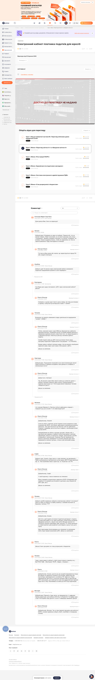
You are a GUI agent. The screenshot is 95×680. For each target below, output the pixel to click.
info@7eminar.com (17, 644)
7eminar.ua (76, 665)
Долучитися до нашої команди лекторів (31, 635)
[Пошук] (14, 23)
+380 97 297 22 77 (41, 640)
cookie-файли (48, 678)
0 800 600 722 (25, 640)
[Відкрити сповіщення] (69, 23)
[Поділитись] (87, 49)
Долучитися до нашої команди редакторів (53, 635)
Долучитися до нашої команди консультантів (20, 637)
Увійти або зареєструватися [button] (82, 33)
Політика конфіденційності (15, 661)
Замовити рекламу (85, 2)
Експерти (16, 635)
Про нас (5, 124)
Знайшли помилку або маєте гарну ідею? (55, 637)
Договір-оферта (13, 659)
